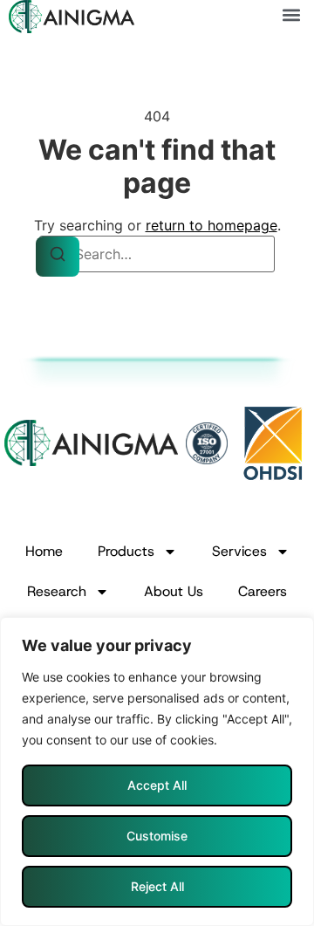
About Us (173, 591)
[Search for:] (157, 254)
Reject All (157, 886)
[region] (157, 771)
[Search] (57, 257)
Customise (157, 835)
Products (126, 551)
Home (44, 551)
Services (239, 551)
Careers (262, 591)
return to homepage (211, 225)
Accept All (157, 785)
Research (56, 591)
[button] (290, 14)
